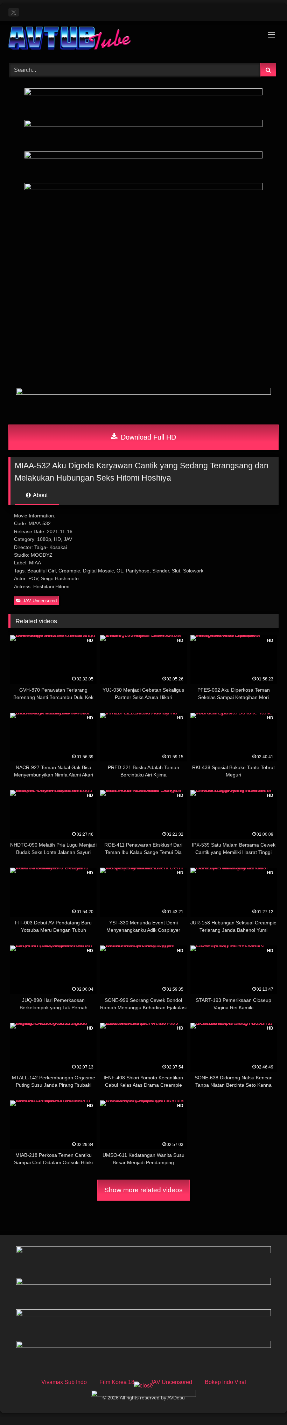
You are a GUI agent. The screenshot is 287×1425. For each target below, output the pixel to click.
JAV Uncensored (40, 600)
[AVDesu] (143, 39)
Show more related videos (143, 1190)
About (40, 495)
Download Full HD (147, 437)
